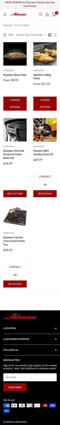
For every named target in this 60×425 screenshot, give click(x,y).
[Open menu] (5, 14)
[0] (54, 14)
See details (45, 193)
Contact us (45, 180)
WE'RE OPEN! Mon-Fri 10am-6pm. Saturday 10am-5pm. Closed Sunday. (30, 4)
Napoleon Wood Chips (14, 74)
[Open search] (40, 14)
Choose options (15, 103)
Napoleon (8, 70)
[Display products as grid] (49, 34)
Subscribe (15, 387)
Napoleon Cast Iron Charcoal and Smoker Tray (14, 241)
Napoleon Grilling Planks (42, 76)
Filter (11, 34)
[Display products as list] (55, 34)
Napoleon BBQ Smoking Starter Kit (43, 152)
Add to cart (15, 193)
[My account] (47, 14)
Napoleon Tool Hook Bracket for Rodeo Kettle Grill (13, 154)
